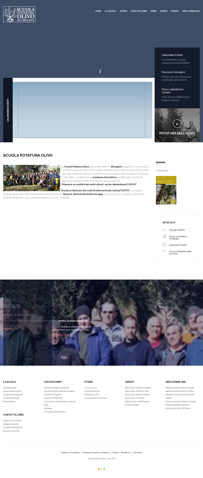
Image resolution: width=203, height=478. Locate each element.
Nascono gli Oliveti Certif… (19, 315)
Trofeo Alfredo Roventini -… (74, 321)
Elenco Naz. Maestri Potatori (137, 394)
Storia (123, 11)
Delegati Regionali (11, 398)
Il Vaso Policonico (92, 391)
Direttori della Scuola (12, 391)
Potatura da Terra (91, 394)
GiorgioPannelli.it (10, 424)
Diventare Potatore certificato (96, 452)
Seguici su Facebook (12, 421)
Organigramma (9, 388)
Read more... (9, 329)
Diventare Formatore (53, 394)
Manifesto (48, 408)
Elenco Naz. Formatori (134, 398)
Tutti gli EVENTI (177, 230)
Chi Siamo (137, 452)
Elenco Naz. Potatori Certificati (138, 388)
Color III (104, 469)
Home (98, 11)
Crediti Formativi (132, 405)
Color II (101, 469)
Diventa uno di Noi (11, 431)
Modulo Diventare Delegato (177, 405)
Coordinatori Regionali (13, 394)
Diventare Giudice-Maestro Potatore (59, 391)
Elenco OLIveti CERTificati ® (137, 401)
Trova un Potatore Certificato (178, 237)
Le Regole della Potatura (54, 412)
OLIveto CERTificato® (53, 398)
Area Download (191, 11)
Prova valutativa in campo (95, 398)
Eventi (163, 11)
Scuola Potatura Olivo (97, 459)
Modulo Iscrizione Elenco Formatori (181, 401)
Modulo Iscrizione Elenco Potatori (180, 388)
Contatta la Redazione (13, 427)
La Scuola (110, 11)
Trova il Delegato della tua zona (180, 252)
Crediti (175, 11)
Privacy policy (9, 401)
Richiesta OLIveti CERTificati (178, 408)
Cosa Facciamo (139, 11)
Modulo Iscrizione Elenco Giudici (180, 391)
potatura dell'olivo (177, 133)
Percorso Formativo (173, 72)
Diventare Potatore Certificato (56, 388)
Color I (99, 469)
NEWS (154, 11)
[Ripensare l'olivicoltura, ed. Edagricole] (166, 203)
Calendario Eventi (172, 55)
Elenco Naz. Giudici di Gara (137, 391)
